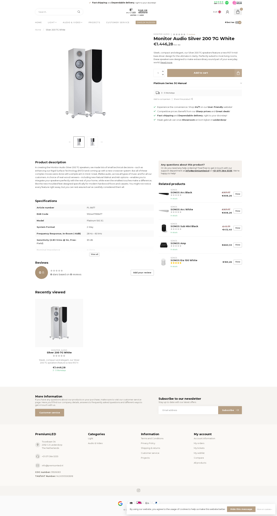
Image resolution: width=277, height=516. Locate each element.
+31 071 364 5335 (222, 170)
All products (200, 462)
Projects (94, 22)
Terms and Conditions (152, 438)
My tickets (199, 448)
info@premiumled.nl (197, 170)
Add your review (142, 272)
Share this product (182, 99)
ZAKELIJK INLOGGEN (146, 22)
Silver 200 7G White (55, 30)
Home (38, 22)
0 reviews (191, 34)
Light (51, 22)
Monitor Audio (162, 34)
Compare (199, 457)
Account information (204, 438)
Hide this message (241, 509)
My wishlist (199, 453)
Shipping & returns (150, 448)
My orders (199, 443)
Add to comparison (162, 99)
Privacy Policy (148, 443)
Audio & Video (72, 22)
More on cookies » (264, 509)
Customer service (118, 22)
